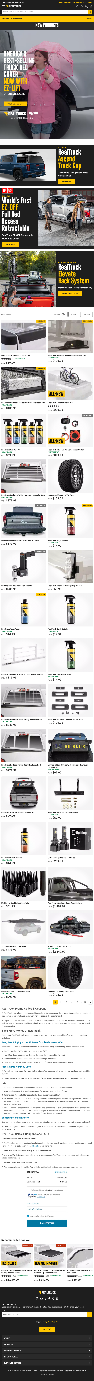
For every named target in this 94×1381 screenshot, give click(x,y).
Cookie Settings (81, 1370)
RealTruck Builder (85, 2)
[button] (47, 1338)
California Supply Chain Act (66, 1370)
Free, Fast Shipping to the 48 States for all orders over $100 (32, 1042)
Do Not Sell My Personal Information (44, 1370)
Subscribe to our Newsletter (16, 1117)
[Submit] (89, 1314)
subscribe (35, 1146)
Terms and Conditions (47, 1374)
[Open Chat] (77, 6)
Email (4, 1310)
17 (85, 1002)
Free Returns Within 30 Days (16, 1066)
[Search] (90, 12)
